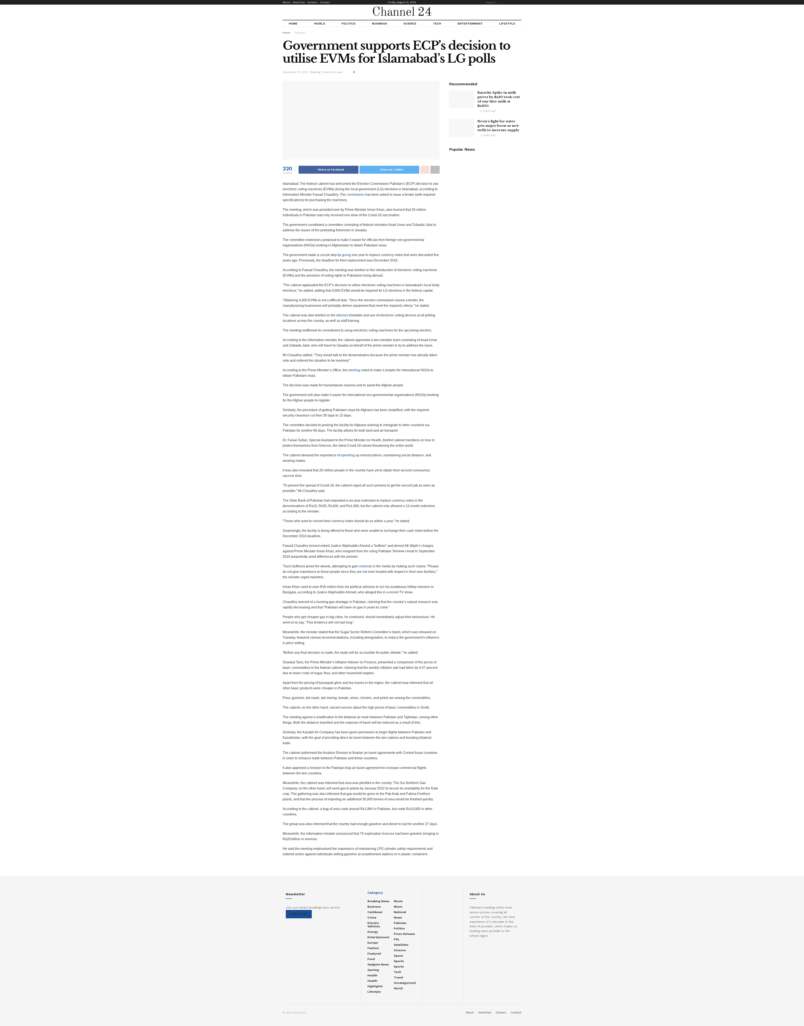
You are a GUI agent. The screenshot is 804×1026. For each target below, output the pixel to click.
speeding (348, 455)
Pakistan (300, 32)
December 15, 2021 (295, 72)
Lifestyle (507, 23)
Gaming (373, 970)
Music (398, 906)
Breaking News (378, 901)
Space (398, 955)
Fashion (373, 948)
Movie (398, 901)
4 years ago (487, 111)
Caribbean (375, 912)
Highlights (375, 986)
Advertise (299, 2)
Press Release (404, 933)
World (319, 23)
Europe (372, 942)
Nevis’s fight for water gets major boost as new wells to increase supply (498, 125)
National (400, 912)
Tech (437, 23)
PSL (397, 939)
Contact (325, 2)
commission (355, 194)
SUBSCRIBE (299, 914)
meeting (354, 370)
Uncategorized (405, 983)
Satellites (401, 944)
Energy (372, 931)
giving (346, 255)
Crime (371, 917)
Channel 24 (402, 12)
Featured (374, 953)
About (286, 2)
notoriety (365, 566)
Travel (398, 977)
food (371, 959)
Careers (312, 2)
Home (293, 23)
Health (372, 975)
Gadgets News (378, 964)
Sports (399, 961)
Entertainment (470, 23)
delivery (342, 315)
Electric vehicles (373, 924)
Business (379, 23)
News (398, 917)
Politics (348, 23)
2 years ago (487, 135)
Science (409, 23)
